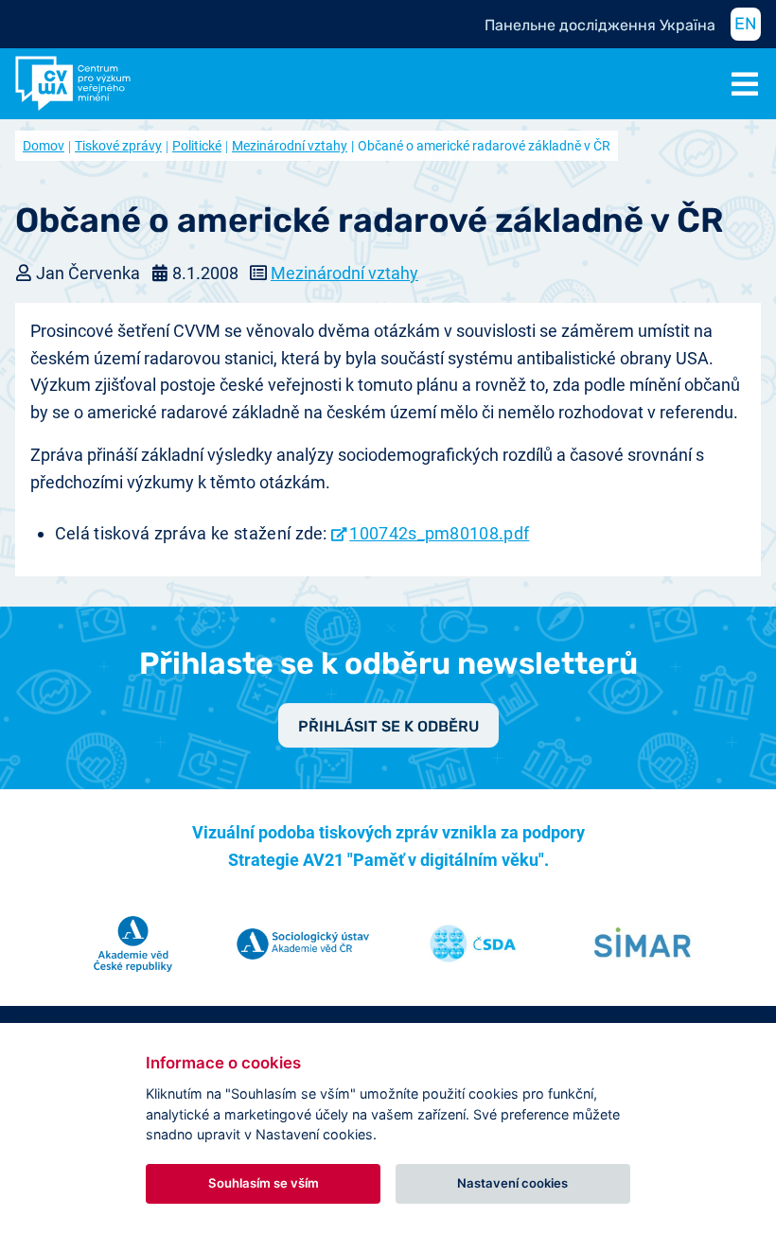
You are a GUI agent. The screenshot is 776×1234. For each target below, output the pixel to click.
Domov (43, 145)
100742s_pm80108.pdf (439, 533)
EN (745, 23)
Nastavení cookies (512, 1182)
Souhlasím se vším (263, 1182)
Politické (196, 145)
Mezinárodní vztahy (289, 145)
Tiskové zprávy (118, 145)
